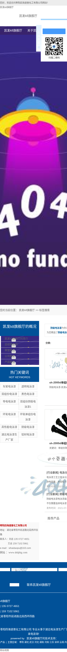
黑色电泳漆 (27, 393)
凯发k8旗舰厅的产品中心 (34, 569)
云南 (62, 642)
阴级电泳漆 (27, 426)
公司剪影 (10, 356)
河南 (46, 642)
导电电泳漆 (9, 401)
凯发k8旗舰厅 (7, 7)
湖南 (41, 642)
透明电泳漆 (27, 386)
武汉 (31, 642)
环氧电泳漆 (9, 414)
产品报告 (10, 362)
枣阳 (21, 642)
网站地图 (4, 650)
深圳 (57, 642)
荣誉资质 (10, 350)
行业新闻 (52, 472)
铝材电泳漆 (27, 434)
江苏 (52, 642)
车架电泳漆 (9, 386)
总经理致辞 (11, 344)
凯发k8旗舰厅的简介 (16, 338)
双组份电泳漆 (9, 393)
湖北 (26, 642)
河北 (36, 642)
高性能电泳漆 (9, 426)
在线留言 (56, 24)
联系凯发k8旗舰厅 (39, 584)
